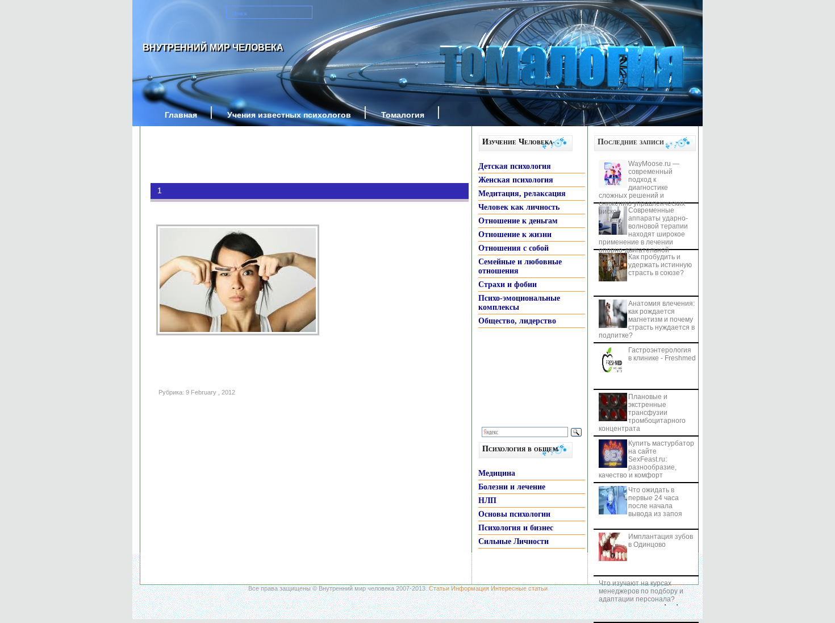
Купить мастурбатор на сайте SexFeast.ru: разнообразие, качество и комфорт (646, 459)
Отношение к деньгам (518, 221)
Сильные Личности (513, 541)
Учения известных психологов (289, 114)
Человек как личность (519, 207)
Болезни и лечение (511, 487)
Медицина (496, 473)
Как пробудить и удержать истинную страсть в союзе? (660, 265)
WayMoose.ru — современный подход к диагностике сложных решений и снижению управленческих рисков (642, 187)
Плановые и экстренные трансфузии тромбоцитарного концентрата (642, 413)
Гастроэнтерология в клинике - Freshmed (662, 354)
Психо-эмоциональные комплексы (519, 303)
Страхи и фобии (507, 284)
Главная (181, 114)
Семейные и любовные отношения (520, 266)
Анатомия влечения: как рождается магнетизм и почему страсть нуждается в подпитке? (647, 319)
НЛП (487, 500)
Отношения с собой (513, 248)
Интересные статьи (519, 588)
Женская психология (515, 180)
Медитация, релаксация (522, 193)
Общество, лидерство (517, 321)
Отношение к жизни (515, 234)
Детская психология (514, 166)
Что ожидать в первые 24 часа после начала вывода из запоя (655, 502)
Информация (470, 588)
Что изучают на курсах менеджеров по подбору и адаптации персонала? (641, 591)
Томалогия (402, 114)
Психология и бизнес (515, 528)
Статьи (439, 588)
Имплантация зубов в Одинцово (660, 541)
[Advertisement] (292, 155)
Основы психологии (514, 514)
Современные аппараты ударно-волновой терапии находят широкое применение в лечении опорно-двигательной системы (643, 234)
